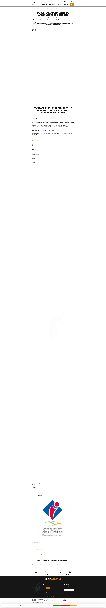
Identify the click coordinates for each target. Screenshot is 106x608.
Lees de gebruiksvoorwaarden (43, 554)
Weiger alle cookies (65, 605)
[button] (53, 154)
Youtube (68, 586)
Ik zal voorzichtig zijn (35, 39)
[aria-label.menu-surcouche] (33, 157)
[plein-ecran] (32, 157)
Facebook (65, 586)
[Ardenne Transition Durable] (60, 600)
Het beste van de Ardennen (52, 4)
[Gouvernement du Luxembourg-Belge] (38, 602)
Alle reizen (34, 162)
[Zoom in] (32, 488)
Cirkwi (38, 554)
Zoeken (71, 1)
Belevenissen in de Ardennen (44, 4)
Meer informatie (51, 596)
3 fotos (34, 119)
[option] (53, 32)
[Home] (34, 2)
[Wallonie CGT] (66, 600)
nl (73, 1)
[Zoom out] (34, 488)
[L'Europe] (34, 600)
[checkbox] (53, 193)
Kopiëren (34, 495)
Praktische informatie (66, 4)
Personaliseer (73, 605)
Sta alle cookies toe (56, 605)
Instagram (66, 586)
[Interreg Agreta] (40, 600)
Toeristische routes (59, 4)
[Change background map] (32, 476)
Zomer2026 (72, 4)
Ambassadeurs (67, 1)
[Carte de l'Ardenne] (38, 589)
